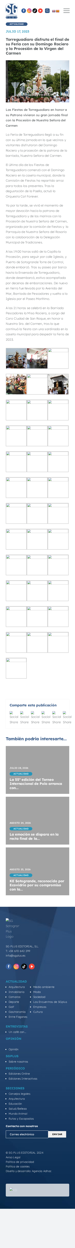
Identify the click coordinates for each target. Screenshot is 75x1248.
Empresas (39, 1007)
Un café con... (17, 1032)
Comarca (15, 997)
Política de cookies (18, 1166)
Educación (15, 1103)
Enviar (57, 1134)
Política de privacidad (20, 1162)
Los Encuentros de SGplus (50, 1002)
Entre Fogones (18, 1017)
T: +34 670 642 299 (18, 951)
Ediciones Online (19, 1073)
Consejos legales (19, 1093)
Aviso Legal (13, 1157)
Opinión (14, 1049)
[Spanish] (57, 11)
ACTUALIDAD (17, 24)
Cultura (38, 1012)
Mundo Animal (18, 1113)
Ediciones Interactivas (23, 1078)
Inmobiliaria (16, 992)
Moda (37, 992)
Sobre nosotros (18, 1061)
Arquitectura (17, 987)
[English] (53, 11)
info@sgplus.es (15, 955)
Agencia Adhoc (41, 1171)
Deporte (14, 1002)
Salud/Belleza (18, 1108)
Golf (11, 1007)
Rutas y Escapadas (21, 1118)
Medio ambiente (43, 987)
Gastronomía (17, 1012)
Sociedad (39, 997)
